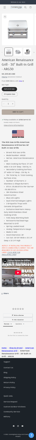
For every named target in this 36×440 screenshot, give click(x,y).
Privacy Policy (10, 387)
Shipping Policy (10, 377)
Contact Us (8, 368)
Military (7, 417)
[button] (4, 7)
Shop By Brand (16, 348)
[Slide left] (2, 52)
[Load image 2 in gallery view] (18, 52)
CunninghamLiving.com (16, 434)
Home (4, 348)
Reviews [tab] (6, 324)
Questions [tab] (19, 324)
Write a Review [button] (19, 315)
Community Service (12, 412)
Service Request (10, 402)
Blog (5, 372)
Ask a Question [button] (19, 320)
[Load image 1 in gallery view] (9, 52)
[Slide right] (34, 52)
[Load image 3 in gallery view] (27, 52)
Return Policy (9, 382)
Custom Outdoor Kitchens (14, 407)
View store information (14, 125)
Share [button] (6, 293)
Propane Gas (9, 94)
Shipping (4, 77)
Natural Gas (9, 89)
